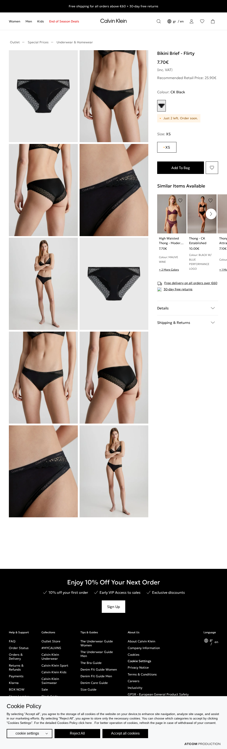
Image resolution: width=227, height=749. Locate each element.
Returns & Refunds (16, 667)
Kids (40, 21)
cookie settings (27, 733)
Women (14, 21)
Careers (133, 681)
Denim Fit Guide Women (98, 669)
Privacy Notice (138, 667)
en (182, 21)
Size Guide (88, 689)
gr (175, 21)
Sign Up (113, 606)
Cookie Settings (139, 661)
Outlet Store (50, 641)
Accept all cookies (125, 733)
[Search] (158, 21)
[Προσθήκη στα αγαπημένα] (212, 167)
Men (28, 21)
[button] (211, 214)
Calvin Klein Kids (54, 672)
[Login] (191, 21)
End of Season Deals (64, 21)
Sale (44, 689)
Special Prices (38, 42)
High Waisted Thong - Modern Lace (170, 240)
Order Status (19, 648)
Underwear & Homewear (75, 42)
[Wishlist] (202, 21)
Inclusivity (135, 688)
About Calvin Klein (141, 641)
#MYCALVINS (51, 648)
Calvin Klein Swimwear (50, 681)
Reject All (77, 733)
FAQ (12, 641)
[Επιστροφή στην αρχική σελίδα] (113, 22)
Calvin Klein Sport (54, 665)
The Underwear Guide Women (96, 643)
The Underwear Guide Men (96, 654)
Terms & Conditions (142, 674)
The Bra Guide (91, 663)
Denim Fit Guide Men (96, 676)
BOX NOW (16, 689)
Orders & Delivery (16, 657)
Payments (16, 676)
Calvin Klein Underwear (50, 657)
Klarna (14, 683)
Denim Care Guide (94, 683)
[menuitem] (16, 21)
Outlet (15, 42)
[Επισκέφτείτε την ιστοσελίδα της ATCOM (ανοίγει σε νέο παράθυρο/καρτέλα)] (202, 744)
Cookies (133, 655)
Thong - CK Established (197, 240)
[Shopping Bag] (212, 21)
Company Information (144, 648)
